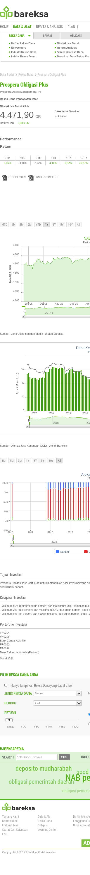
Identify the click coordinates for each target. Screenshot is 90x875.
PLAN (71, 26)
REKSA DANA (16, 35)
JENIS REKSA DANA (18, 693)
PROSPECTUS (17, 177)
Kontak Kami (9, 821)
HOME (4, 26)
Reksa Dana (25, 74)
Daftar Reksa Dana (23, 43)
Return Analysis (67, 47)
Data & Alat (7, 74)
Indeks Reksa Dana (23, 56)
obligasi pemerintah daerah (41, 782)
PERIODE (10, 703)
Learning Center (47, 829)
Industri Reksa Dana (23, 52)
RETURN (10, 712)
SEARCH (8, 757)
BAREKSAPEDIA (12, 748)
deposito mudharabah (44, 768)
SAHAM (47, 35)
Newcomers (18, 47)
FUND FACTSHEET (46, 177)
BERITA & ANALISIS (49, 26)
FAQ (4, 834)
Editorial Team (10, 825)
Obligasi (42, 825)
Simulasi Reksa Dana (70, 52)
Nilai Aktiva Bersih (68, 43)
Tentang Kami (10, 816)
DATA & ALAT (22, 26)
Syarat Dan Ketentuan (15, 829)
